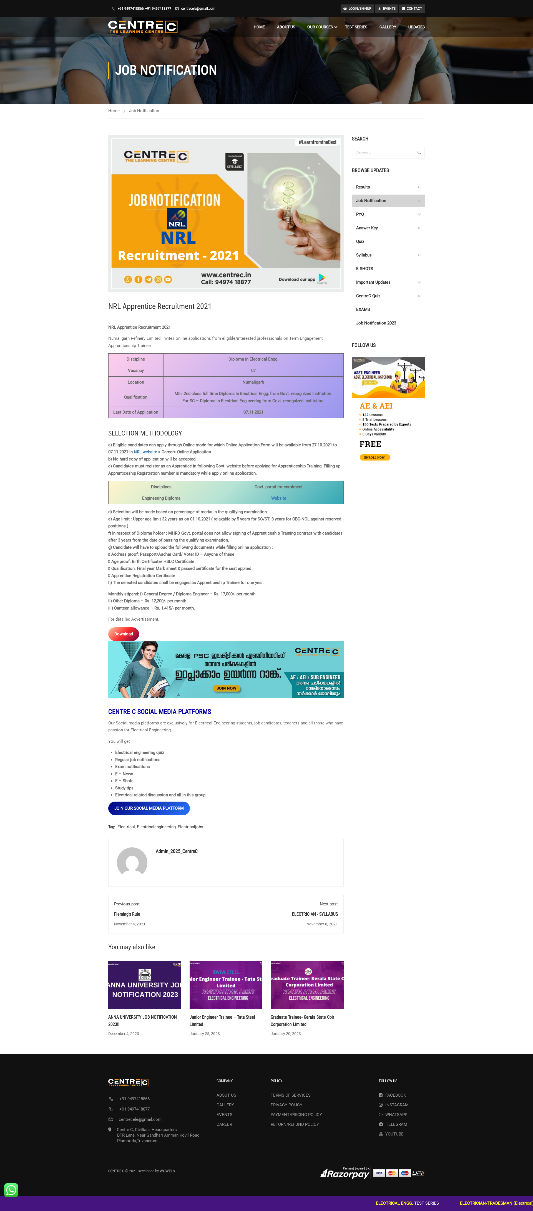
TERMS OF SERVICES (291, 1095)
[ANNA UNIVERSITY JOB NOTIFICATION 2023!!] (144, 984)
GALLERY (387, 27)
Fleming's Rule (127, 914)
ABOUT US (286, 27)
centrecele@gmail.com (198, 9)
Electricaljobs (190, 826)
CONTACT (414, 9)
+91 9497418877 (158, 9)
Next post (329, 904)
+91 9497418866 (131, 9)
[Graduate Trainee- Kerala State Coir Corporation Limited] (307, 984)
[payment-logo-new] (372, 1173)
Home (114, 110)
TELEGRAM (396, 1124)
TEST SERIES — (363, 1203)
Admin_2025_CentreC (177, 851)
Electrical (126, 826)
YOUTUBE (394, 1134)
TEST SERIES (356, 27)
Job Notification (144, 110)
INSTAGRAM (397, 1104)
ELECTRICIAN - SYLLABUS (315, 914)
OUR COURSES (320, 27)
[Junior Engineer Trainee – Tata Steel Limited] (226, 984)
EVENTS (389, 9)
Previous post (127, 904)
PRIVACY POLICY (286, 1104)
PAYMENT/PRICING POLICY (296, 1114)
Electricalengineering (156, 826)
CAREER (224, 1124)
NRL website (145, 451)
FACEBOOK (395, 1095)
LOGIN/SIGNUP (360, 9)
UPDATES (416, 27)
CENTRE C (122, 712)
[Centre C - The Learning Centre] (143, 27)
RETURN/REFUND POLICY (295, 1124)
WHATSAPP (396, 1114)
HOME (259, 27)
